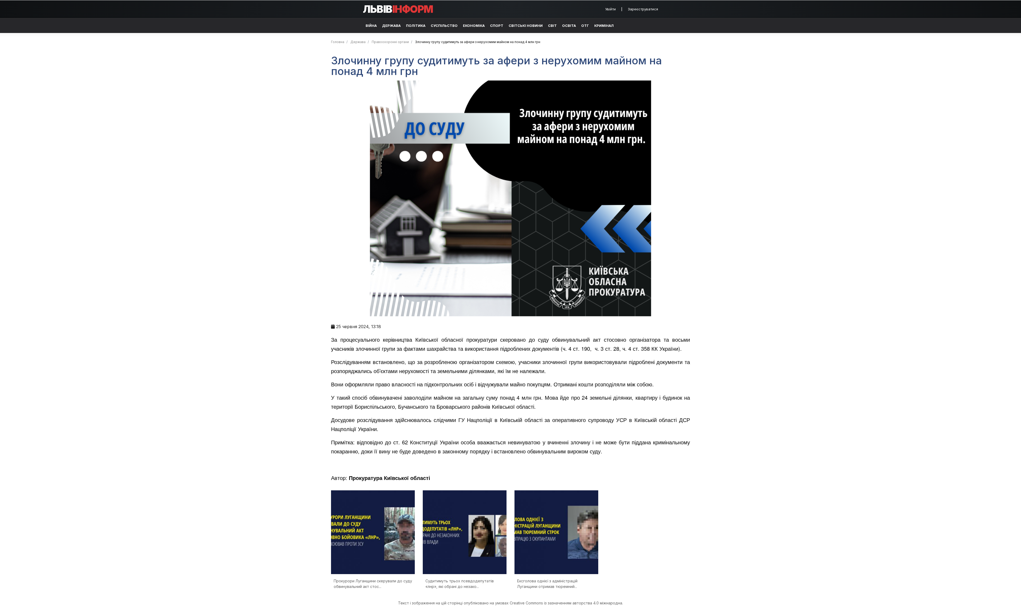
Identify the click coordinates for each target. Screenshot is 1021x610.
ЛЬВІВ (398, 9)
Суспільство (444, 25)
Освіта (569, 25)
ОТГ (585, 25)
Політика (415, 25)
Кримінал (604, 25)
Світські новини (526, 25)
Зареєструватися (643, 9)
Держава (391, 25)
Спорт (496, 25)
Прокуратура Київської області (389, 478)
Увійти (610, 9)
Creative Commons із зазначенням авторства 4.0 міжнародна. (566, 603)
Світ (552, 25)
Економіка (474, 25)
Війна (371, 25)
